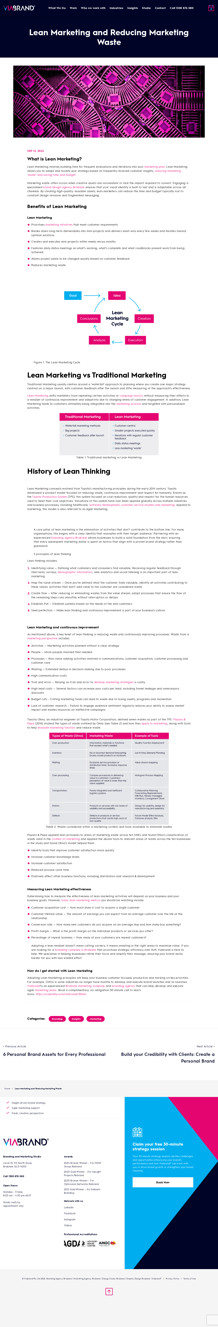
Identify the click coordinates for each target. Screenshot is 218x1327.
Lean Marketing (37, 395)
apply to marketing (154, 723)
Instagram (69, 1219)
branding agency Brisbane (69, 537)
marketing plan (154, 166)
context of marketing (66, 839)
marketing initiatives (59, 224)
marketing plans (46, 990)
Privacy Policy (173, 1278)
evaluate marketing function (56, 727)
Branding (57, 1018)
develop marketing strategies (114, 682)
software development (104, 504)
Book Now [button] (163, 1182)
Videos (68, 1225)
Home (7, 1088)
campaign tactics (131, 395)
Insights (76, 1018)
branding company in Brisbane (75, 949)
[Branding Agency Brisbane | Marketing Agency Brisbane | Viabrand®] (19, 8)
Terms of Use (189, 1278)
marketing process (129, 403)
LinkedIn (69, 1207)
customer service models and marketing (148, 504)
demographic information (75, 572)
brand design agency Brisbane (64, 187)
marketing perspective (42, 638)
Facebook (70, 1213)
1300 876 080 (16, 1176)
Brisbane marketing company (86, 986)
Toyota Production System (49, 496)
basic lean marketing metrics (81, 900)
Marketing (95, 1018)
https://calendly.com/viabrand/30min (61, 994)
